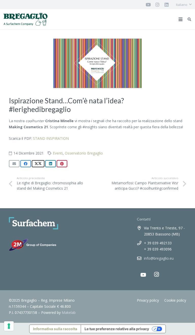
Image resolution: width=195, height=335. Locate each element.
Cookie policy (175, 300)
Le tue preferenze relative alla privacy (117, 329)
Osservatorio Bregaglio (84, 153)
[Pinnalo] (62, 163)
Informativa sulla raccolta (55, 329)
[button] (184, 4)
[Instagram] (156, 274)
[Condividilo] (25, 163)
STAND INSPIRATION (51, 138)
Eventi (58, 153)
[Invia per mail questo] (14, 163)
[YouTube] (143, 275)
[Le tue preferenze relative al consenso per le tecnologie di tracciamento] (9, 326)
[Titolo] (148, 4)
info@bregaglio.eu (159, 258)
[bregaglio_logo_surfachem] (25, 19)
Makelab (69, 312)
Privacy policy (148, 300)
